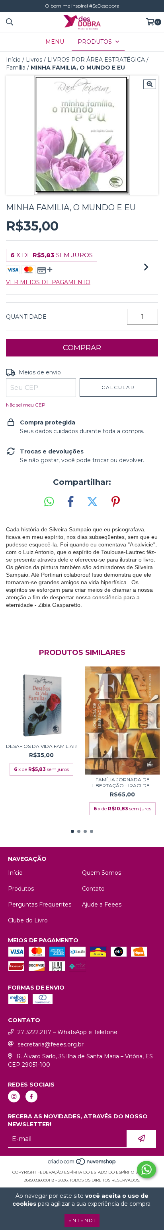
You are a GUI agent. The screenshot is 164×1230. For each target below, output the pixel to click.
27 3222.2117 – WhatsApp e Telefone (67, 1032)
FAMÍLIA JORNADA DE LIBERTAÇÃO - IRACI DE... (122, 782)
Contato (93, 888)
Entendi (82, 1220)
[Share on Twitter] (92, 502)
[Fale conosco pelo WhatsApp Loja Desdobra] (146, 1169)
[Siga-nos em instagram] (14, 1096)
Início (13, 59)
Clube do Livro (28, 920)
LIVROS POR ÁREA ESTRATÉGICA (96, 59)
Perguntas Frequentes (39, 904)
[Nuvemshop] (82, 1164)
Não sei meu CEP (25, 405)
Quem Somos (101, 872)
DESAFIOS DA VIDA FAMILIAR (41, 746)
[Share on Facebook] (70, 502)
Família (15, 67)
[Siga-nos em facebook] (31, 1096)
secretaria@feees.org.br (51, 1044)
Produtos (21, 888)
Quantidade (26, 316)
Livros (34, 59)
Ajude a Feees (101, 904)
